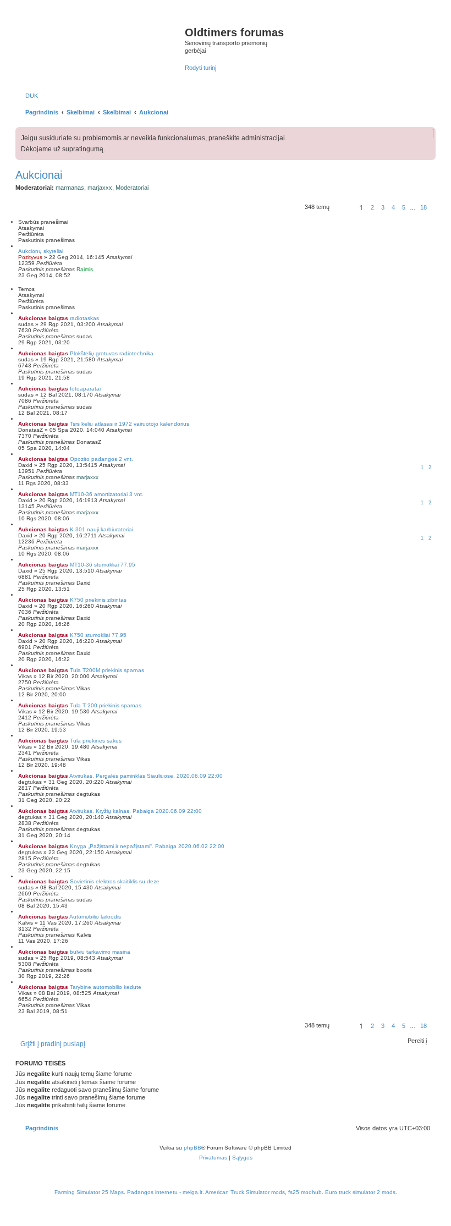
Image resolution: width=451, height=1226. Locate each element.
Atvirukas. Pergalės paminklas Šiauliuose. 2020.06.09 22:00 (146, 776)
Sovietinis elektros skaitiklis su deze (115, 881)
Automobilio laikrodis (95, 917)
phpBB (192, 1148)
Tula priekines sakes (96, 741)
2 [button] (372, 207)
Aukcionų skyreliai (40, 251)
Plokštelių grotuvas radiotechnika (111, 353)
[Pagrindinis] (101, 43)
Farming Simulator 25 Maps (89, 1192)
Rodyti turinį (200, 67)
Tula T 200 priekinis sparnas (105, 705)
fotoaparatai (85, 389)
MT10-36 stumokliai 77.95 (102, 565)
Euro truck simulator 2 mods (360, 1192)
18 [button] (423, 207)
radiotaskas (84, 318)
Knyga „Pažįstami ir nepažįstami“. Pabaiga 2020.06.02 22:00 (147, 846)
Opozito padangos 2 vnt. (101, 459)
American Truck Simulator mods (245, 1192)
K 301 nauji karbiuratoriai (101, 529)
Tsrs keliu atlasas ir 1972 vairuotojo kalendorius (129, 424)
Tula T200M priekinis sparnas (107, 670)
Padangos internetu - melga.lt (164, 1192)
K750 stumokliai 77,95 (98, 635)
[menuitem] (29, 95)
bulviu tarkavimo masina (100, 952)
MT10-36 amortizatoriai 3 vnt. (107, 494)
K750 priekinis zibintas (98, 600)
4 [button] (393, 207)
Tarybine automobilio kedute (105, 987)
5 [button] (403, 207)
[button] (342, 209)
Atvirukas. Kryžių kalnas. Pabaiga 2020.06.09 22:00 (135, 811)
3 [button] (382, 207)
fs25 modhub (305, 1192)
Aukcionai (38, 175)
